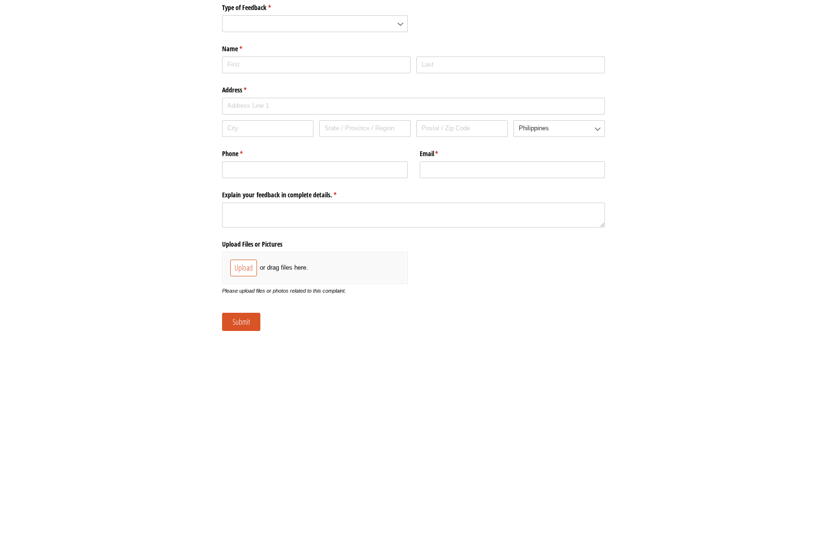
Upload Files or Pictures (252, 244)
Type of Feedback (257, 7)
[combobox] (315, 23)
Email (440, 153)
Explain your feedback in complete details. (290, 194)
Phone (243, 153)
